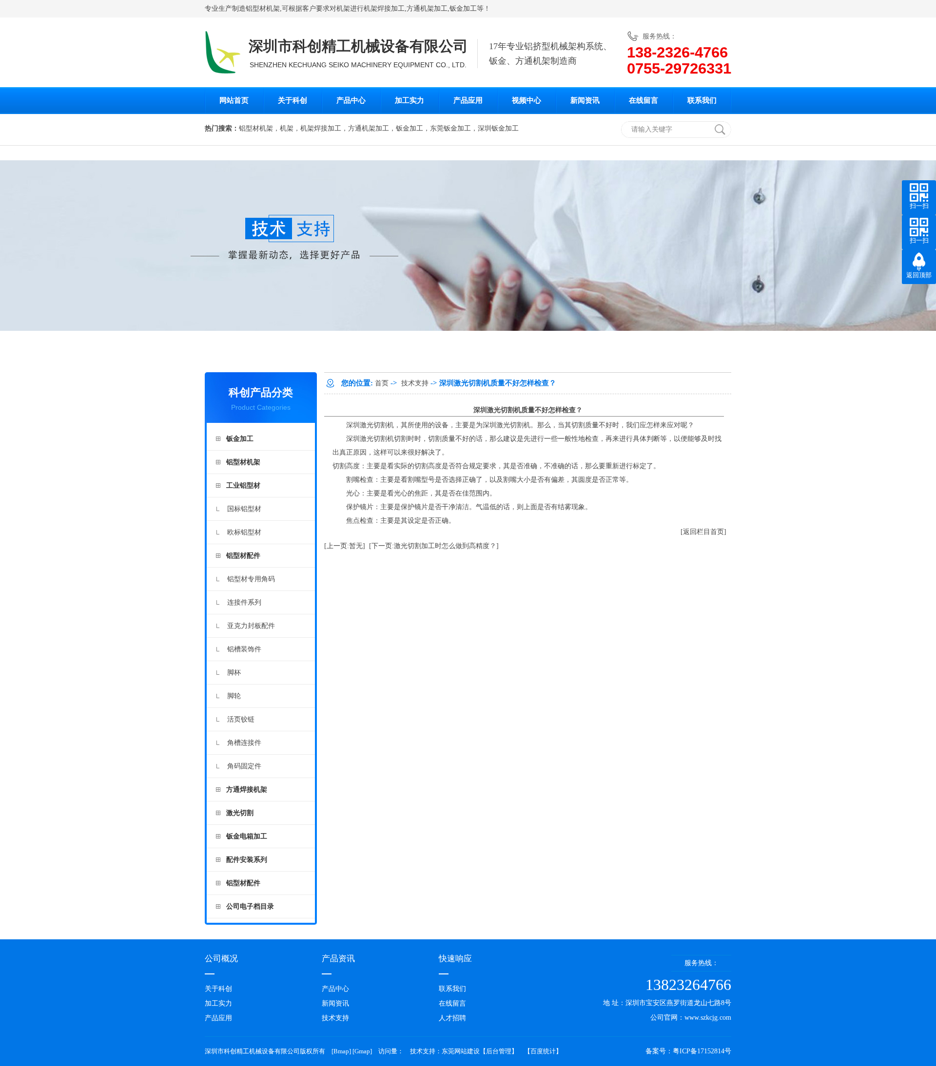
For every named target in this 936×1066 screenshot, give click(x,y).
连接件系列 (244, 602)
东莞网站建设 (461, 1051)
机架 (343, 8)
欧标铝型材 (244, 532)
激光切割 (240, 813)
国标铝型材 (244, 509)
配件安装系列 (246, 859)
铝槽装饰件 (244, 649)
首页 (382, 383)
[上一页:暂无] (344, 546)
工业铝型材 (243, 485)
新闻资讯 (585, 100)
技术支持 (415, 383)
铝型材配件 (243, 555)
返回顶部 (919, 275)
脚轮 (234, 696)
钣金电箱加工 (246, 836)
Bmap (341, 1051)
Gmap (362, 1051)
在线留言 (643, 100)
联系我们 (702, 100)
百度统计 (543, 1051)
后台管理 (498, 1051)
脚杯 (234, 672)
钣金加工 (463, 8)
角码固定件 (244, 766)
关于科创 (292, 100)
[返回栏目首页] (703, 531)
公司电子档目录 (250, 906)
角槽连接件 (244, 742)
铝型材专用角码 (251, 579)
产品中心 (351, 100)
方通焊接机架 (246, 789)
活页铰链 (240, 719)
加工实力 (409, 100)
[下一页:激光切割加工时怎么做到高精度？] (434, 546)
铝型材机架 (263, 8)
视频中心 (526, 100)
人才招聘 (452, 1018)
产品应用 (468, 100)
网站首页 (234, 100)
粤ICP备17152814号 (702, 1051)
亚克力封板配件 (251, 625)
